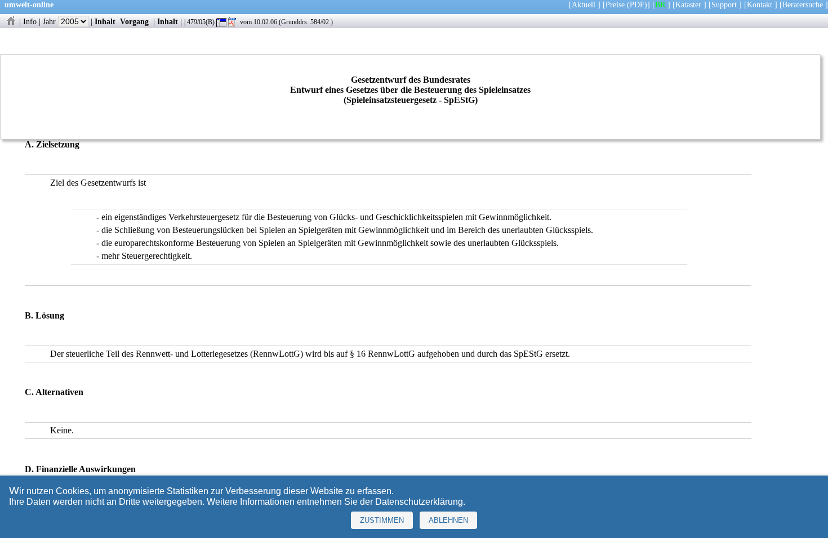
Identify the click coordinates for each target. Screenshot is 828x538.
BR (660, 4)
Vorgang (134, 21)
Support (724, 4)
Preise (615, 4)
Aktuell (583, 4)
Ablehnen (448, 520)
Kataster (688, 4)
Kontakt (759, 4)
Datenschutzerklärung (419, 501)
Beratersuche (802, 4)
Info (30, 21)
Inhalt (105, 21)
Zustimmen (382, 520)
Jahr (50, 21)
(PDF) (637, 4)
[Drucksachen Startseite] (11, 21)
